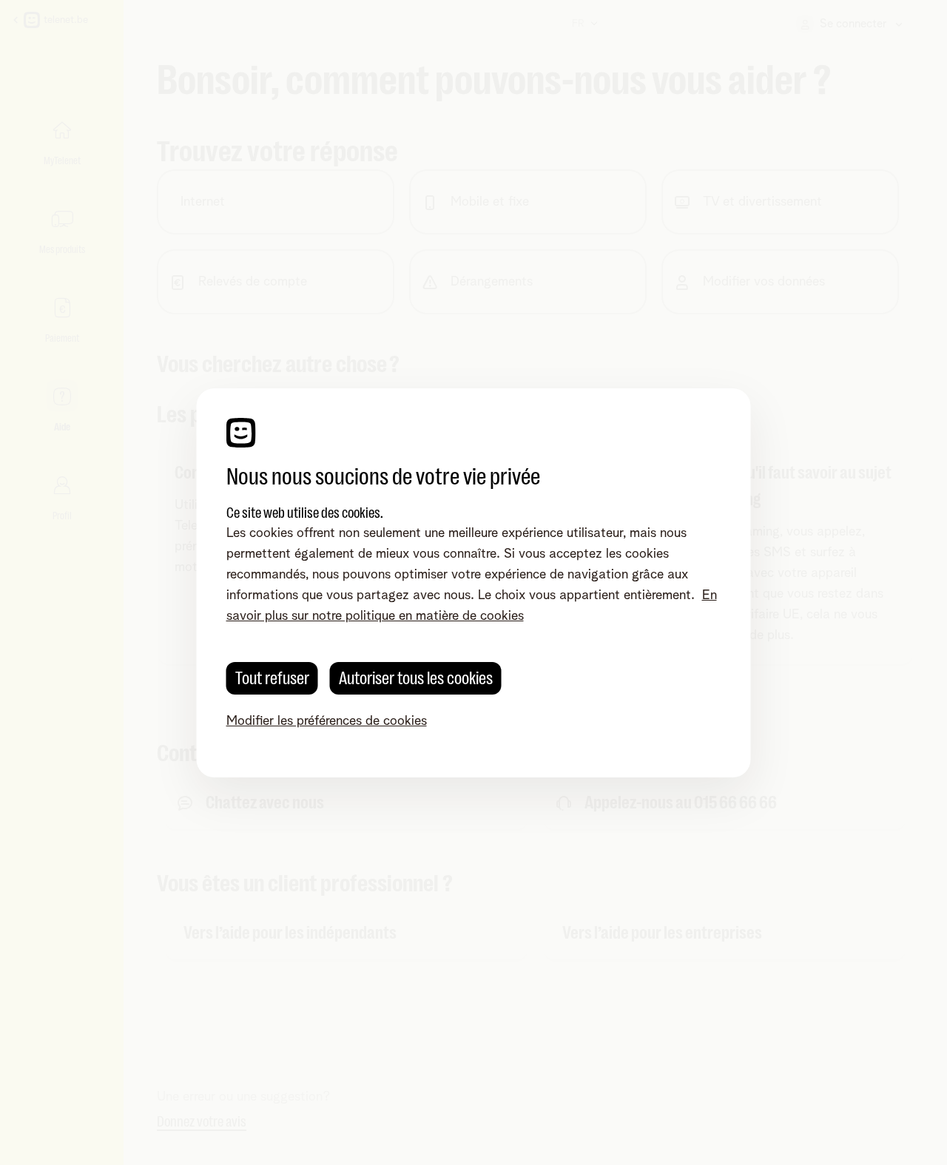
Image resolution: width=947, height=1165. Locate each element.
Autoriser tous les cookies (416, 678)
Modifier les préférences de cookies (326, 721)
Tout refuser (272, 678)
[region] (474, 582)
